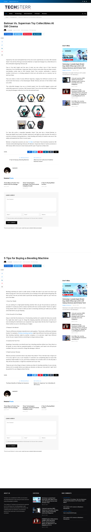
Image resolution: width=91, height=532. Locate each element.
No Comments (25, 30)
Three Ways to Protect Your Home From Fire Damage (11, 183)
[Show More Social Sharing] (43, 34)
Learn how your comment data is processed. (32, 228)
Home (11, 13)
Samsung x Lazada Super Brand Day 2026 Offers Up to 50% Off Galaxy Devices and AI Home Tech (74, 66)
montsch (10, 30)
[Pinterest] (2, 51)
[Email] (2, 55)
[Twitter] (2, 45)
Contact (5, 1)
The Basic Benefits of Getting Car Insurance (17, 383)
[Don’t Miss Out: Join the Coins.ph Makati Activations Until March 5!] (66, 103)
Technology (18, 13)
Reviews (44, 13)
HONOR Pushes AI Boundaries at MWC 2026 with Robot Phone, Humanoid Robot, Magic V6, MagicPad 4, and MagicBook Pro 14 (79, 92)
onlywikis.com (66, 497)
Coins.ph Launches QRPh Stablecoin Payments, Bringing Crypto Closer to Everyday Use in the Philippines (78, 81)
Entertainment (28, 13)
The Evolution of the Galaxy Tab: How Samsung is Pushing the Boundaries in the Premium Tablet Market (74, 501)
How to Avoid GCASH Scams (69, 513)
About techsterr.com (13, 1)
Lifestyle (37, 13)
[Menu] (6, 13)
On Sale (30, 142)
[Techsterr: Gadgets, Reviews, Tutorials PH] (18, 7)
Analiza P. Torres (67, 511)
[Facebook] (2, 41)
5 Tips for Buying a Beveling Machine (19, 159)
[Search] (85, 13)
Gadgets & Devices (66, 70)
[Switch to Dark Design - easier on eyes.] (83, 13)
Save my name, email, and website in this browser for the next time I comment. (25, 218)
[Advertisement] (61, 7)
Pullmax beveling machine (25, 333)
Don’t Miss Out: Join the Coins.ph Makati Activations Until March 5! (79, 102)
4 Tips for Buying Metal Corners (48, 183)
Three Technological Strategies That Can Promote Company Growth (31, 184)
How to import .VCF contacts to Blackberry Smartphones (73, 507)
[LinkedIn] (2, 48)
